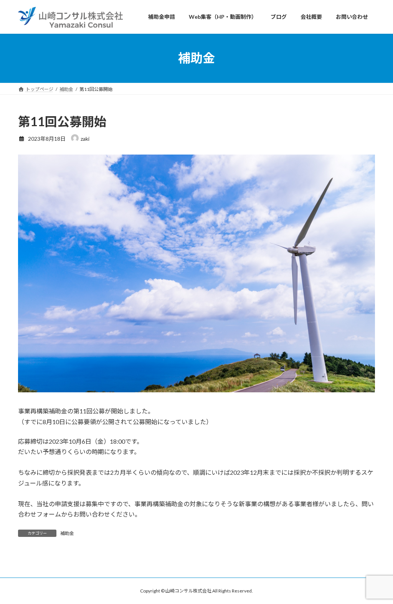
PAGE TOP (376, 578)
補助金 (67, 533)
